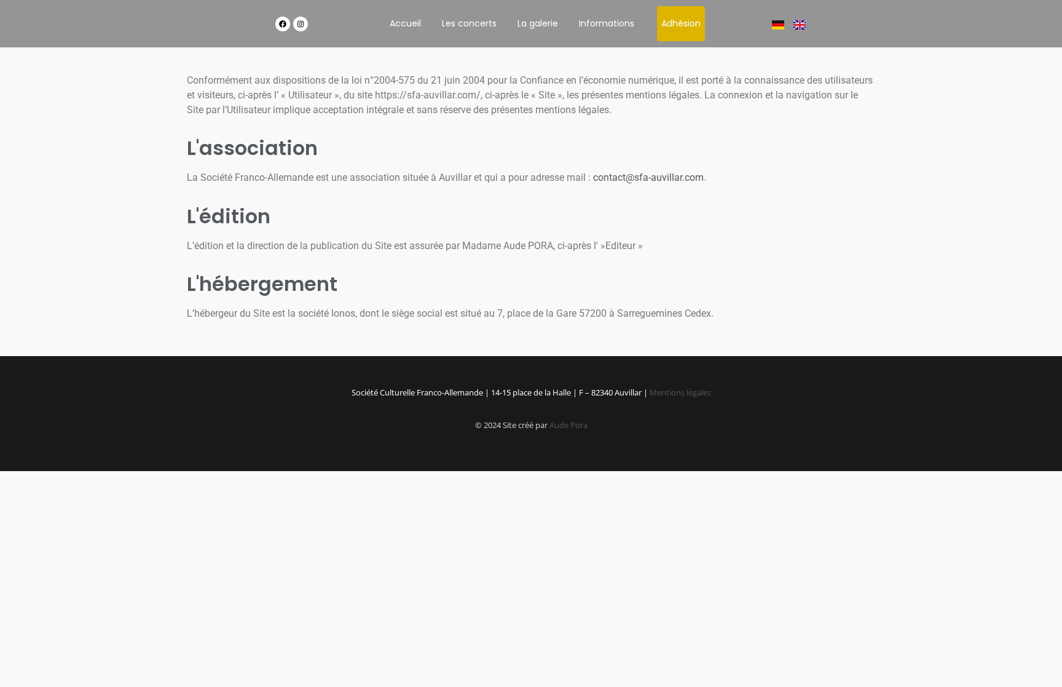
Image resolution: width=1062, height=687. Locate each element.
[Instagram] (300, 24)
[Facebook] (282, 24)
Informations (606, 23)
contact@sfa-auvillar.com (648, 177)
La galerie (537, 23)
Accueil (405, 23)
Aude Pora (568, 425)
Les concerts (469, 23)
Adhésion (681, 23)
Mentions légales (680, 392)
